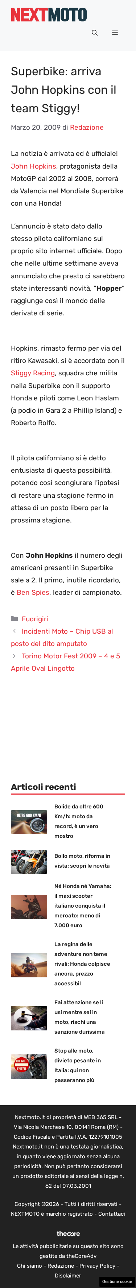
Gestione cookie (117, 1281)
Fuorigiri (35, 619)
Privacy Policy (97, 1266)
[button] (95, 33)
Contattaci (111, 1214)
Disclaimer (68, 1275)
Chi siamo (29, 1266)
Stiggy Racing (33, 373)
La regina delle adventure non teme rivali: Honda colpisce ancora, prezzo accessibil (82, 964)
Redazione (61, 1266)
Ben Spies (33, 592)
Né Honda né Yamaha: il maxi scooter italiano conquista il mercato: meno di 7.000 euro (82, 906)
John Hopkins (33, 166)
